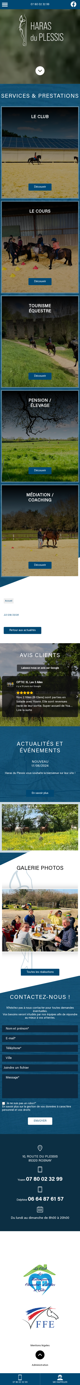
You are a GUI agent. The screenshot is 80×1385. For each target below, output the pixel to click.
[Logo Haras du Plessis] (40, 30)
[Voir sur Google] (10, 684)
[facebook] (73, 6)
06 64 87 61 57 (46, 1199)
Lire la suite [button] (24, 710)
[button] (3, 697)
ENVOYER (40, 1121)
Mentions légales (40, 1345)
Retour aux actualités (22, 630)
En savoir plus (40, 793)
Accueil (8, 601)
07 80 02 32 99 (40, 4)
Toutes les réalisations (40, 972)
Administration (40, 1365)
